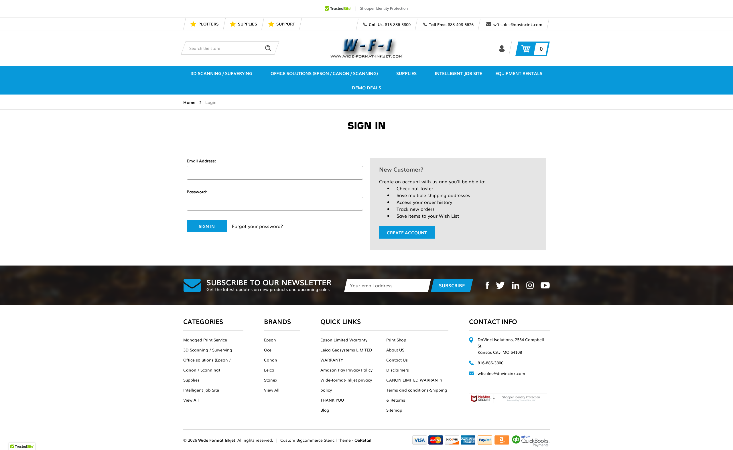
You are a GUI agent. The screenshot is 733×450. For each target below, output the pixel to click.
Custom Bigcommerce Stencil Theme (315, 440)
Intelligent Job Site (458, 73)
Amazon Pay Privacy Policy (346, 370)
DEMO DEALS (366, 87)
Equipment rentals (518, 73)
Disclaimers (397, 370)
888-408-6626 (461, 24)
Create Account (407, 232)
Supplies (406, 73)
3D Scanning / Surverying (221, 73)
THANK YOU (332, 400)
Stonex (270, 380)
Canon (270, 360)
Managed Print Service (205, 340)
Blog (324, 410)
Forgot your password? (257, 226)
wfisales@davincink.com (501, 373)
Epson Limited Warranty (343, 340)
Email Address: (201, 161)
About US (395, 350)
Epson (270, 340)
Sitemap (394, 410)
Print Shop (396, 340)
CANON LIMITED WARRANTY (414, 380)
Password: (197, 191)
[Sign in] (502, 48)
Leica (269, 370)
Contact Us (397, 360)
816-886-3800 (398, 24)
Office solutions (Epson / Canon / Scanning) (324, 73)
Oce (267, 350)
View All (191, 400)
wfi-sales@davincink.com (517, 24)
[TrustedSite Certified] (366, 8)
